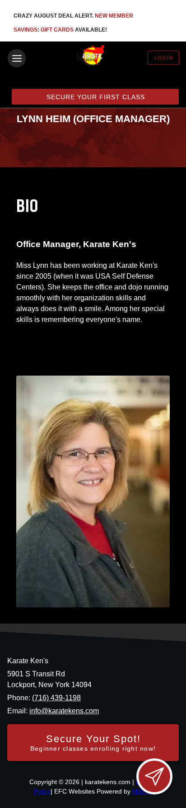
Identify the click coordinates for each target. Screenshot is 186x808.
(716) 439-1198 (56, 698)
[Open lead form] (154, 776)
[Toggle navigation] (17, 58)
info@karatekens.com (64, 711)
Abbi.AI (142, 791)
